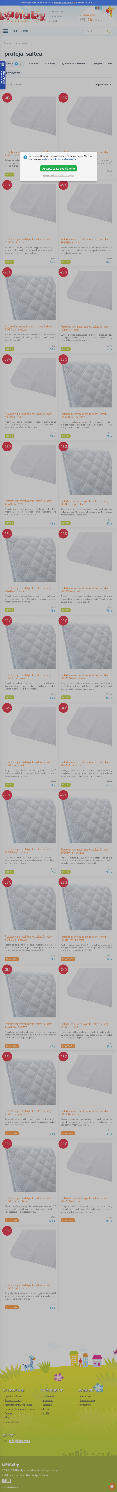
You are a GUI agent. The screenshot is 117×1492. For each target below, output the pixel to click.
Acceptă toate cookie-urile (58, 168)
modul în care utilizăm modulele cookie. (59, 159)
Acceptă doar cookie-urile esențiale (58, 175)
